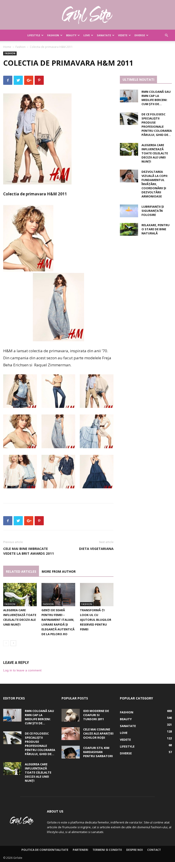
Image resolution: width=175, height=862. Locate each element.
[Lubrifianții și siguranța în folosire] (129, 210)
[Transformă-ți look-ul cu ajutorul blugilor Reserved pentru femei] (96, 594)
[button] (166, 35)
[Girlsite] (87, 15)
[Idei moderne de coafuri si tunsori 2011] (71, 715)
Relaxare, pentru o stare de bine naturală (156, 229)
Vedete (122, 35)
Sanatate (104, 35)
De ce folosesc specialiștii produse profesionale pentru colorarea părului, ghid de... (157, 124)
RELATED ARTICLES (21, 571)
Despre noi (134, 850)
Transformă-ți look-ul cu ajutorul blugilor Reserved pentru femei (95, 619)
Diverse (139, 35)
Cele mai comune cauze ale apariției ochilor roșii (98, 733)
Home (7, 47)
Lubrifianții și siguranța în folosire (153, 210)
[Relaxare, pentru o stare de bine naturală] (129, 229)
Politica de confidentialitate (44, 850)
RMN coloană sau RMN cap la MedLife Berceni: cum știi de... (156, 98)
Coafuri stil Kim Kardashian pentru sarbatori (98, 752)
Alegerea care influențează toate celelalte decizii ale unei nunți (155, 153)
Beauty (71, 35)
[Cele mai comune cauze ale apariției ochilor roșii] (71, 733)
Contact (154, 850)
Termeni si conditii (107, 850)
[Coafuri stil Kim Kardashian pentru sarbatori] (71, 752)
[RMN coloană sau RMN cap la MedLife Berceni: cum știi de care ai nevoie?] (129, 96)
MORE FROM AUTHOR (59, 571)
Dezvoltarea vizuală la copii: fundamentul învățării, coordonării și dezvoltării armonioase (155, 184)
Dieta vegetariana (96, 548)
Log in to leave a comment (22, 670)
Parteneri (80, 850)
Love (86, 35)
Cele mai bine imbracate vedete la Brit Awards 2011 (28, 551)
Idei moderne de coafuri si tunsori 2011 (96, 715)
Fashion (53, 35)
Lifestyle (33, 35)
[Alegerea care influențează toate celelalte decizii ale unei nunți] (20, 594)
